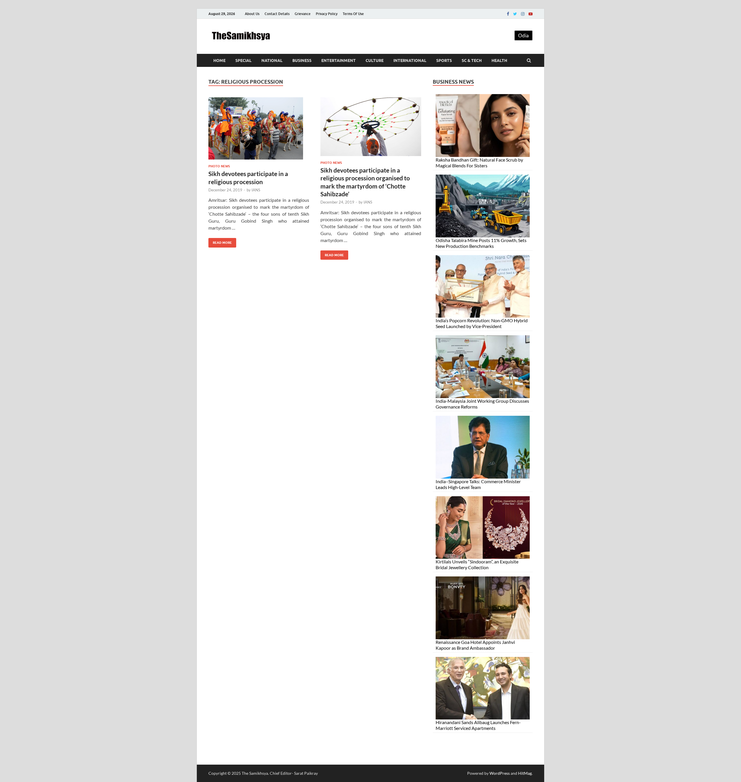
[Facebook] (508, 14)
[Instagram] (523, 14)
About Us (252, 14)
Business (301, 60)
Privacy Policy (327, 14)
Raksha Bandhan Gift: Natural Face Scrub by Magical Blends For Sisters (479, 162)
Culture (375, 60)
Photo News (219, 166)
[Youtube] (530, 14)
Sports (444, 60)
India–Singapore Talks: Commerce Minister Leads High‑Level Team (478, 484)
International (409, 60)
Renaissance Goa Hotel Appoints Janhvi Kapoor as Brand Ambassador (475, 645)
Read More (220, 241)
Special (243, 60)
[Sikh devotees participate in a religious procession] (258, 130)
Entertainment (338, 60)
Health (499, 60)
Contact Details (277, 14)
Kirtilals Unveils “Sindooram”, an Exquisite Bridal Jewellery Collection (477, 564)
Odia (523, 35)
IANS (256, 190)
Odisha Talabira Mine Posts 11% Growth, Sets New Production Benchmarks (481, 243)
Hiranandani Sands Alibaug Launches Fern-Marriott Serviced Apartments (478, 725)
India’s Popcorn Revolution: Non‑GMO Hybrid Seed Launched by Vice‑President (482, 323)
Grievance (303, 14)
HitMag (525, 773)
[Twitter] (515, 14)
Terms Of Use (353, 14)
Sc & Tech (472, 60)
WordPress (499, 773)
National (272, 60)
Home (219, 60)
